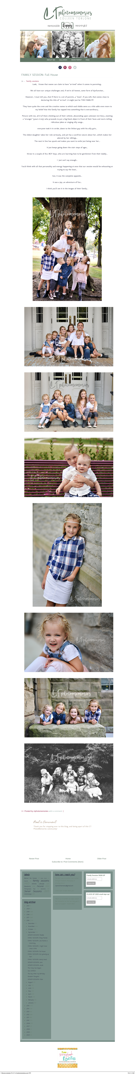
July (29, 985)
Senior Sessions (33, 891)
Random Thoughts (33, 977)
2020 (28, 909)
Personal (40, 886)
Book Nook (44, 878)
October (31, 929)
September (32, 932)
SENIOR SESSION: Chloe (35, 979)
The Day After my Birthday (36, 974)
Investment (76, 60)
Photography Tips (29, 889)
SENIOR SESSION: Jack (35, 962)
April (29, 994)
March (30, 997)
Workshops (28, 894)
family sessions (32, 81)
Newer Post (34, 859)
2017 (28, 918)
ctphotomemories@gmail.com (64, 886)
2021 (28, 906)
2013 (28, 1012)
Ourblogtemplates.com (22, 1073)
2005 (28, 1032)
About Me (51, 60)
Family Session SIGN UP (96, 875)
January (31, 1003)
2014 (28, 1009)
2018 (28, 915)
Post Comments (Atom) (73, 862)
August (30, 982)
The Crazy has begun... (35, 968)
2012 (28, 1015)
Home (68, 859)
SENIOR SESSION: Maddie (36, 935)
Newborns (27, 886)
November (31, 926)
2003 (28, 1035)
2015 (28, 1006)
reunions (43, 889)
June (30, 988)
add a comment (56, 811)
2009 (28, 1023)
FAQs (88, 60)
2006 (28, 1029)
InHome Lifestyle (38, 884)
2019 (28, 912)
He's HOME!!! (32, 971)
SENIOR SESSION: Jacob (35, 965)
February (31, 1000)
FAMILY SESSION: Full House (39, 75)
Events (26, 881)
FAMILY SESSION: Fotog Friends (37, 938)
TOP (133, 1073)
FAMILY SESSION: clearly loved (37, 960)
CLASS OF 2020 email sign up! (98, 894)
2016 (28, 921)
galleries (63, 60)
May (29, 991)
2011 (27, 1018)
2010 (28, 1021)
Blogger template (6, 1073)
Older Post (101, 859)
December (31, 924)
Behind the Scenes (30, 878)
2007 (28, 1026)
